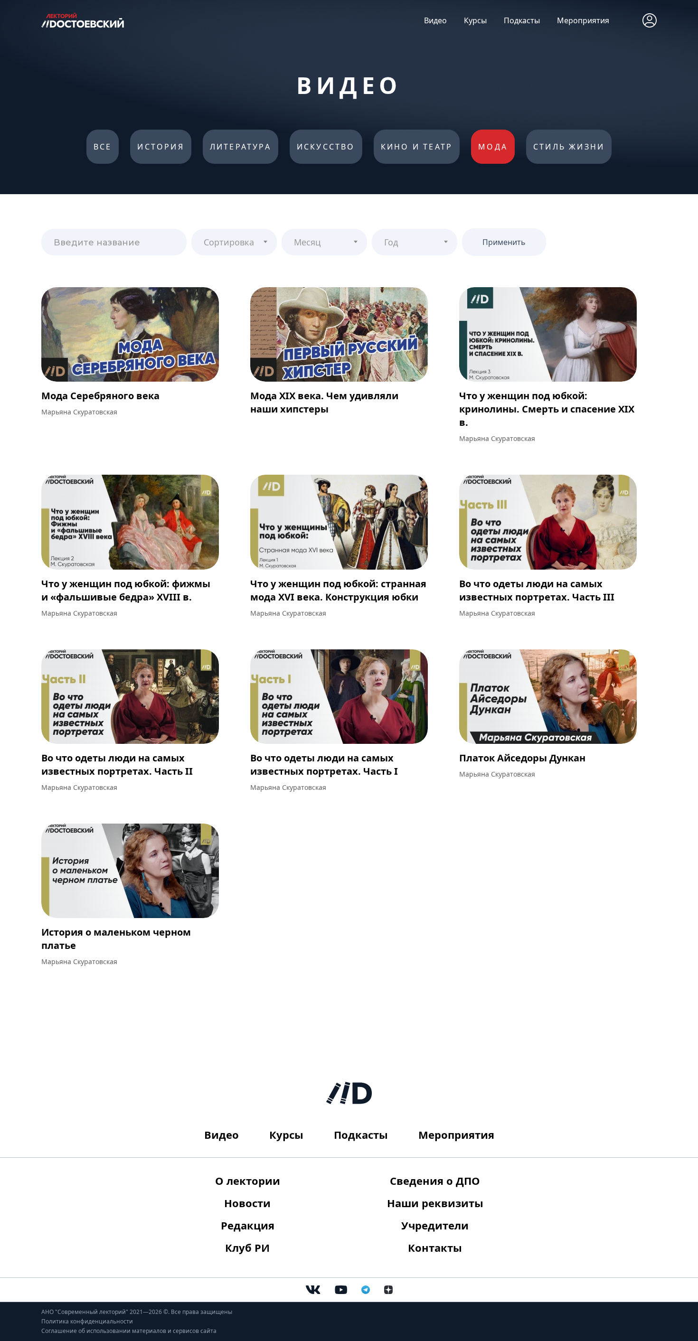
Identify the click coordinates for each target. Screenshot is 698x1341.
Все (103, 146)
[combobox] (234, 242)
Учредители (435, 1225)
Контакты (435, 1247)
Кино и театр (417, 146)
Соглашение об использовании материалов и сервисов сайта (129, 1331)
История (160, 146)
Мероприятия (583, 20)
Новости (247, 1203)
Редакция (247, 1225)
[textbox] (234, 238)
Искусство (326, 146)
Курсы (475, 20)
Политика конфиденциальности (87, 1321)
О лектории (247, 1180)
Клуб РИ (247, 1247)
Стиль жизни (568, 146)
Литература (240, 146)
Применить (504, 242)
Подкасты (522, 20)
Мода (493, 146)
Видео (435, 20)
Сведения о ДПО (435, 1180)
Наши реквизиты (435, 1203)
